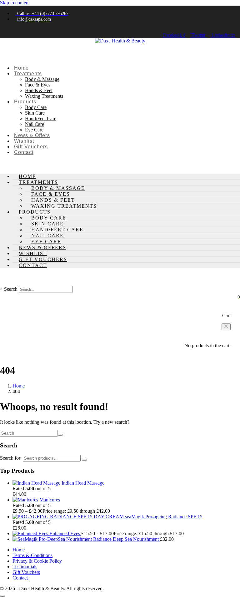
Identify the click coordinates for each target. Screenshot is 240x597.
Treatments (28, 73)
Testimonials (24, 566)
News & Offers (32, 135)
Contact (23, 152)
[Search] (84, 460)
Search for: (11, 458)
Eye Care (34, 129)
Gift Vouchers (31, 146)
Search (11, 289)
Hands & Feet (38, 90)
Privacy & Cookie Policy (37, 561)
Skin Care (35, 113)
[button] (226, 326)
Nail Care (34, 124)
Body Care (36, 107)
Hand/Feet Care (40, 118)
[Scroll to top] (2, 596)
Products (25, 101)
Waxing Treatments (44, 96)
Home (21, 68)
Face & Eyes (37, 84)
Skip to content (15, 2)
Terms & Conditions (32, 555)
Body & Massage (42, 79)
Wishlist (24, 141)
